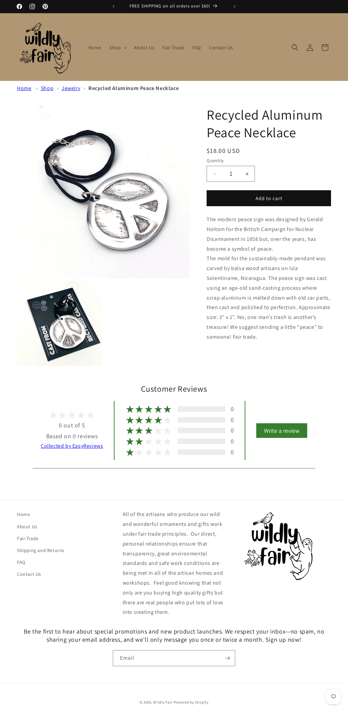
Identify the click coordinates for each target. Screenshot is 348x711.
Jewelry (71, 88)
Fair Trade (28, 538)
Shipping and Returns (41, 550)
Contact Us (29, 574)
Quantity (215, 160)
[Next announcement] (234, 6)
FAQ (21, 562)
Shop (47, 88)
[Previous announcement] (113, 6)
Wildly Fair (163, 702)
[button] (117, 47)
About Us (27, 526)
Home (24, 88)
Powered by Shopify (191, 702)
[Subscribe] (227, 658)
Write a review (281, 430)
